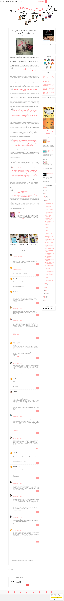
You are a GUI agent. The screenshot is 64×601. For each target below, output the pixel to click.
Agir (44, 75)
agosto (46, 283)
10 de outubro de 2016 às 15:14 (17, 269)
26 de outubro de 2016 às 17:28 (17, 530)
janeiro (46, 293)
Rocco (49, 89)
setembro (46, 281)
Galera (45, 81)
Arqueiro (47, 75)
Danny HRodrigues (17, 267)
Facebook (21, 218)
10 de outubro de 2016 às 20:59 (17, 293)
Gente (49, 81)
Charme (53, 76)
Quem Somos (8, 1)
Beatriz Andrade (16, 254)
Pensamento (49, 87)
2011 (45, 300)
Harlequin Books (46, 82)
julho (46, 284)
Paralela (44, 87)
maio (46, 287)
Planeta (53, 87)
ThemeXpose (18, 595)
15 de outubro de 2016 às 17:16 (17, 496)
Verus (44, 93)
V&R (49, 92)
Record (45, 89)
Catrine (14, 378)
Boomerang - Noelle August (49, 265)
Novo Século (51, 85)
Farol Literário (46, 80)
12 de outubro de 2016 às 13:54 (17, 416)
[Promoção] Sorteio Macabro (49, 248)
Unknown (15, 529)
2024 (45, 187)
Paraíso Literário (15, 430)
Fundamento (52, 80)
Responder (38, 274)
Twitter (24, 218)
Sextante (52, 89)
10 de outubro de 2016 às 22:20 (17, 320)
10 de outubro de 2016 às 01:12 (17, 256)
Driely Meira (15, 291)
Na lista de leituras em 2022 (17, 1)
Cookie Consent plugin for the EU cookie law (56, 599)
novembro (46, 199)
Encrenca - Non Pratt (48, 224)
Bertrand (48, 76)
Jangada (44, 84)
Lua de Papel (48, 84)
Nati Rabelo (15, 391)
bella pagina (16, 278)
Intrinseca (52, 82)
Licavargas (18, 212)
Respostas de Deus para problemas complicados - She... (49, 212)
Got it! (57, 597)
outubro (46, 200)
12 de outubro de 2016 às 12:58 (17, 393)
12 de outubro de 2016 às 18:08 (17, 438)
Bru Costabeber (16, 342)
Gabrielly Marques (17, 437)
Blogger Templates (11, 595)
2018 (45, 193)
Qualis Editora (45, 88)
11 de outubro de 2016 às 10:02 (17, 343)
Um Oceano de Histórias (17, 356)
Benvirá (44, 76)
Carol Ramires (16, 452)
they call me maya (16, 334)
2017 (45, 194)
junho (46, 286)
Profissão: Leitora (17, 466)
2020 (45, 190)
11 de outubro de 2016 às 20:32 (17, 363)
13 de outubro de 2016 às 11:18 (17, 483)
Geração (53, 81)
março (46, 290)
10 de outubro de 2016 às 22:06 (17, 308)
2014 (45, 296)
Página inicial (2, 1)
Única (47, 93)
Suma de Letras (46, 91)
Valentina (52, 92)
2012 (45, 299)
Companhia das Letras (47, 77)
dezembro (46, 197)
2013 (45, 297)
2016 (45, 196)
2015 (45, 294)
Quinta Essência (51, 88)
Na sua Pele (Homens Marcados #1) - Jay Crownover (48, 233)
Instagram (27, 218)
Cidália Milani (16, 362)
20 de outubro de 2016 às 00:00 (17, 517)
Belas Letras (52, 75)
